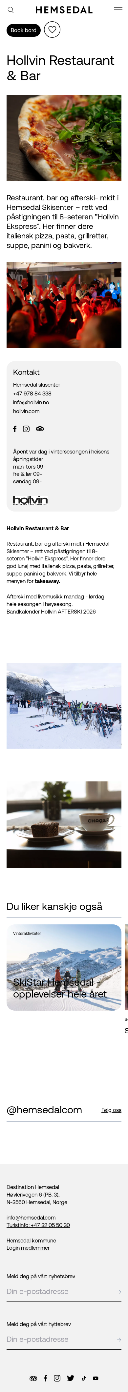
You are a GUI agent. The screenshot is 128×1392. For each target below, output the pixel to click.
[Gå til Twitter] (70, 1378)
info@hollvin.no (31, 402)
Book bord (23, 30)
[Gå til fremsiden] (64, 10)
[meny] (119, 11)
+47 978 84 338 (32, 393)
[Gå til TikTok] (84, 1378)
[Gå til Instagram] (57, 1378)
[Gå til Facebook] (45, 1378)
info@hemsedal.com (31, 1218)
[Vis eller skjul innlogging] (52, 29)
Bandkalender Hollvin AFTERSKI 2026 (51, 612)
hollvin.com (26, 411)
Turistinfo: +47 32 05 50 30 (38, 1225)
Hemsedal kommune (31, 1240)
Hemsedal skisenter (36, 385)
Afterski (16, 596)
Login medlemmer (28, 1248)
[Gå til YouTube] (95, 1378)
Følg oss (111, 1110)
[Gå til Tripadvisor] (33, 1378)
